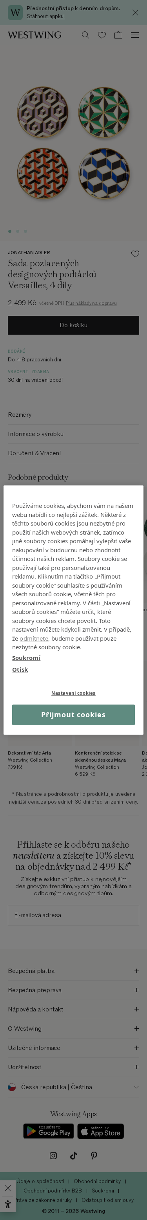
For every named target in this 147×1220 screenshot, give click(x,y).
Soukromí (26, 657)
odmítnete (34, 638)
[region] (73, 610)
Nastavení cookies (73, 693)
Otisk (20, 669)
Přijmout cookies (73, 714)
